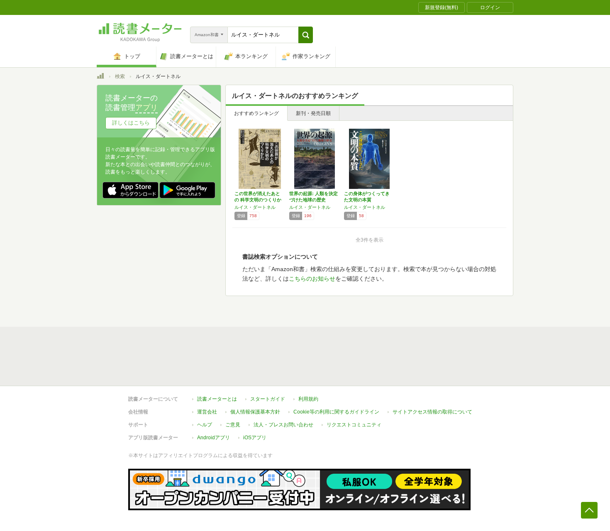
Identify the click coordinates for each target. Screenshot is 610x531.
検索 (120, 76)
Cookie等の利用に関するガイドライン (336, 411)
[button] (305, 35)
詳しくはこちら (131, 123)
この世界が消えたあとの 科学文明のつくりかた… (257, 199)
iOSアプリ (254, 437)
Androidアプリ (213, 437)
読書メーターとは (217, 398)
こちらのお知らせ (312, 278)
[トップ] (100, 77)
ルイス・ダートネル (255, 207)
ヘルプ (204, 424)
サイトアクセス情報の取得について (432, 411)
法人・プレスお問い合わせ (283, 424)
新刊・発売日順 (313, 113)
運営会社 (207, 411)
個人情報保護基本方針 (255, 411)
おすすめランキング (256, 113)
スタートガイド (267, 398)
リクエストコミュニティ (354, 424)
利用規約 (308, 398)
